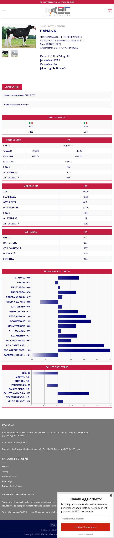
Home (43, 26)
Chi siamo (45, 530)
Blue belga (7, 481)
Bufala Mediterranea (12, 486)
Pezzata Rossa (9, 476)
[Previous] (6, 36)
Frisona (61, 26)
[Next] (31, 36)
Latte (51, 26)
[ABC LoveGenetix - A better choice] (57, 11)
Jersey (5, 471)
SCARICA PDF (12, 87)
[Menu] (3, 11)
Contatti (56, 530)
